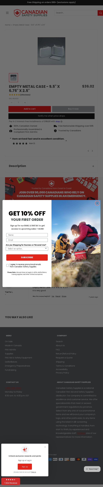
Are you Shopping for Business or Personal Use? (26, 245)
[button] (10, 481)
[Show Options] (46, 248)
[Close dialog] (97, 203)
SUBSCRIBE (27, 257)
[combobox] (26, 248)
